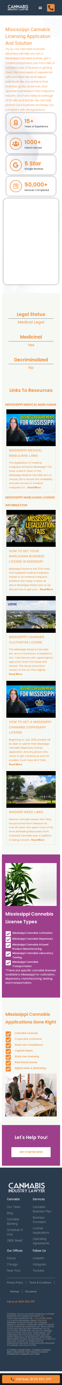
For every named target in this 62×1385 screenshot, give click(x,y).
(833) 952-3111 (26, 1301)
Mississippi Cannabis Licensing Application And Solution (27, 36)
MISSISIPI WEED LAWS (26, 812)
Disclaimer (31, 1291)
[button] (40, 8)
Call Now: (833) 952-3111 (31, 1379)
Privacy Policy (15, 1282)
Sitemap (14, 1291)
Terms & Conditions (40, 1282)
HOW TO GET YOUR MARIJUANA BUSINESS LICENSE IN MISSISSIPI (26, 556)
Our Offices (15, 1250)
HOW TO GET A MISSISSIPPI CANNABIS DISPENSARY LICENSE (30, 727)
